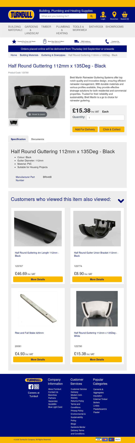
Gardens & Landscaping (32, 30)
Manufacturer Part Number (25, 178)
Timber (46, 26)
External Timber (100, 399)
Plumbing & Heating (63, 30)
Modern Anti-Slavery (76, 396)
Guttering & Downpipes (53, 55)
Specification (18, 139)
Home (14, 55)
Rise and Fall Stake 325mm (29, 332)
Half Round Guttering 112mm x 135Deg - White (95, 334)
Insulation (97, 395)
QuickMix (52, 404)
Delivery (74, 392)
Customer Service (79, 389)
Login (103, 19)
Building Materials (15, 28)
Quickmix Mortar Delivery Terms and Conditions (78, 430)
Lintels (96, 405)
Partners (52, 397)
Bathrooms (96, 26)
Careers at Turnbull (33, 394)
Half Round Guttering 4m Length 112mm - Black (37, 254)
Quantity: (77, 117)
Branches (114, 19)
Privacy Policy (77, 410)
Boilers (96, 402)
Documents (37, 139)
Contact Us (53, 392)
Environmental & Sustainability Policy (78, 417)
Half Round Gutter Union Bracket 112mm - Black (96, 254)
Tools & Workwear (80, 28)
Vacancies (52, 401)
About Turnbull (54, 389)
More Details (38, 279)
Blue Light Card (55, 406)
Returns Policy (77, 400)
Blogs (73, 423)
